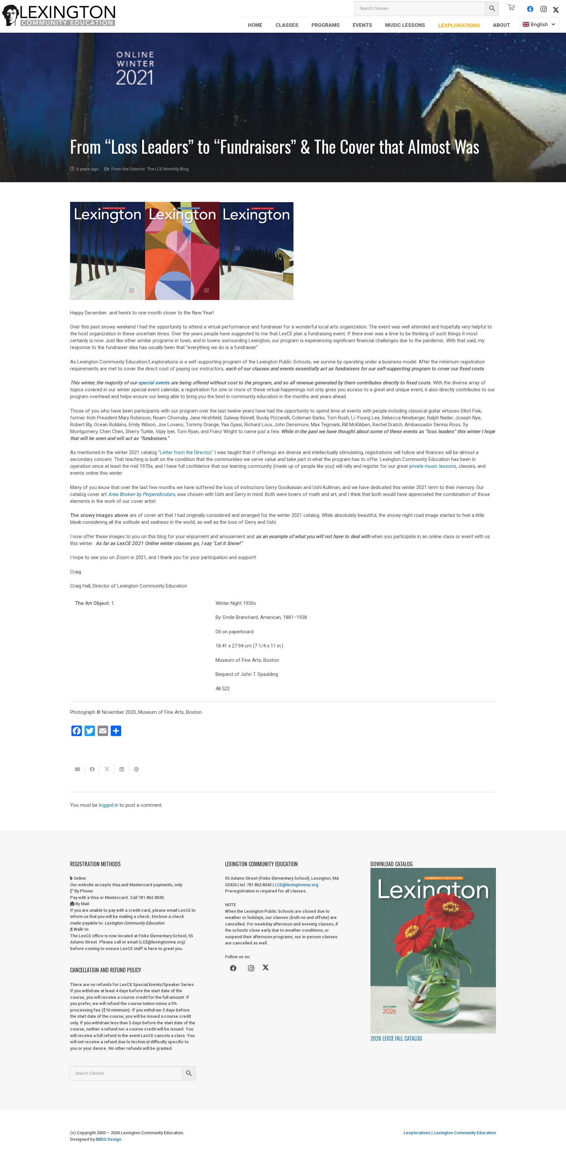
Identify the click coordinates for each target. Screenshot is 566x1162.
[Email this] (77, 769)
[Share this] (92, 769)
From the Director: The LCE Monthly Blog (150, 168)
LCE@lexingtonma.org (296, 884)
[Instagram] (543, 9)
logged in (108, 805)
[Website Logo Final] (59, 16)
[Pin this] (136, 769)
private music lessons (432, 466)
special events (154, 383)
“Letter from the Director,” (185, 452)
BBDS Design (108, 1139)
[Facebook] (530, 9)
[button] (267, 25)
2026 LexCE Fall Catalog (396, 1038)
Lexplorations (417, 1132)
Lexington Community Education (464, 1132)
